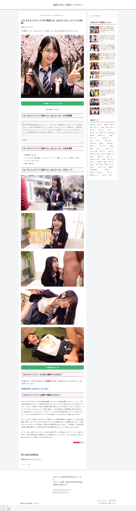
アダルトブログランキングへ (62, 489)
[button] (114, 16)
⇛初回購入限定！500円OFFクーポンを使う (35, 389)
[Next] (6, 508)
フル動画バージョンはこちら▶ (53, 103)
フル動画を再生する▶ (52, 367)
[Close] (9, 509)
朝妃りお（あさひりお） (28, 27)
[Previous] (2, 508)
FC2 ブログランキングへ (61, 492)
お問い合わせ (112, 500)
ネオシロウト (38, 31)
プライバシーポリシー (102, 500)
